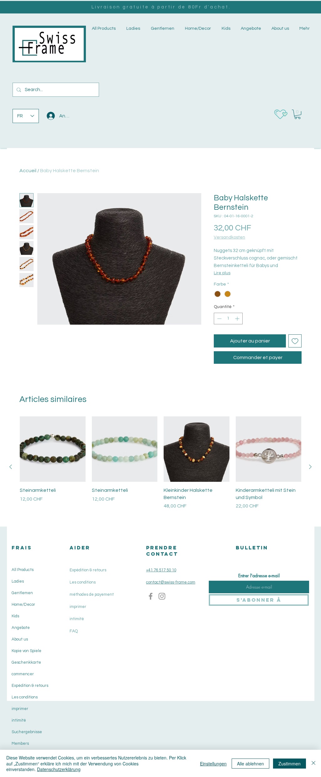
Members (20, 743)
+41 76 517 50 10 (161, 570)
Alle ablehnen (250, 763)
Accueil (27, 170)
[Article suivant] (310, 467)
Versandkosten (229, 237)
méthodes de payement (92, 594)
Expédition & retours (29, 685)
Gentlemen (22, 593)
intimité (19, 720)
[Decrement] (219, 318)
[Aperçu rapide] (53, 449)
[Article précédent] (10, 467)
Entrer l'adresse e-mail (259, 576)
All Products (23, 570)
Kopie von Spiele (26, 651)
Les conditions (25, 697)
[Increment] (238, 318)
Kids (15, 616)
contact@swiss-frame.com (170, 582)
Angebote (21, 627)
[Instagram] (161, 596)
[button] (132, 28)
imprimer (20, 709)
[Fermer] (313, 763)
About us (20, 639)
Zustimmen (289, 763)
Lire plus (222, 273)
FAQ (74, 631)
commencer (23, 674)
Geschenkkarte (26, 662)
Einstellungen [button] (213, 763)
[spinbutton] (228, 318)
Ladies (18, 581)
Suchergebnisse (27, 732)
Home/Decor (23, 604)
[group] (160, 467)
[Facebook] (150, 596)
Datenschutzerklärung (59, 769)
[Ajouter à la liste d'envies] (295, 340)
